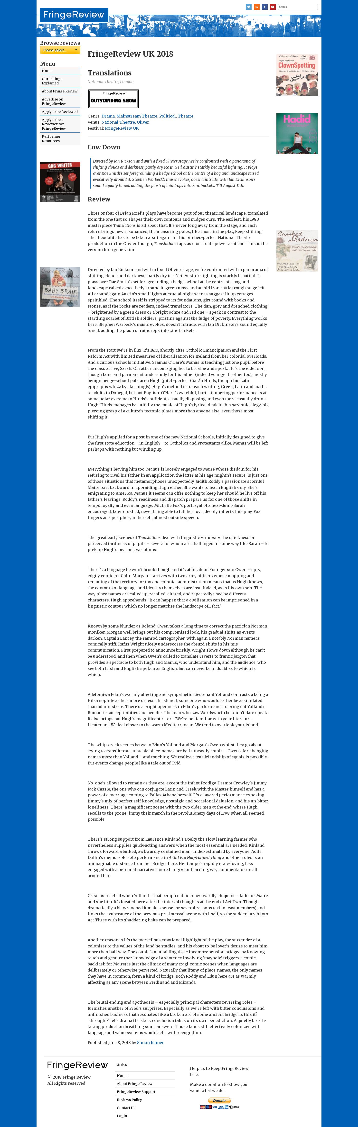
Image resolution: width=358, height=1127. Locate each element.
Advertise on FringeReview (54, 101)
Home (47, 71)
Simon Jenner (150, 1042)
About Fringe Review (59, 91)
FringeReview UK (122, 128)
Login (122, 1116)
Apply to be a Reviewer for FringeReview (54, 124)
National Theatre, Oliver (125, 122)
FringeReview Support (136, 1092)
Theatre (185, 116)
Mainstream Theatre (137, 116)
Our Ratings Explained (52, 81)
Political (167, 116)
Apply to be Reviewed (60, 111)
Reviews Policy (129, 1100)
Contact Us (126, 1108)
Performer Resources (51, 138)
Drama (108, 116)
